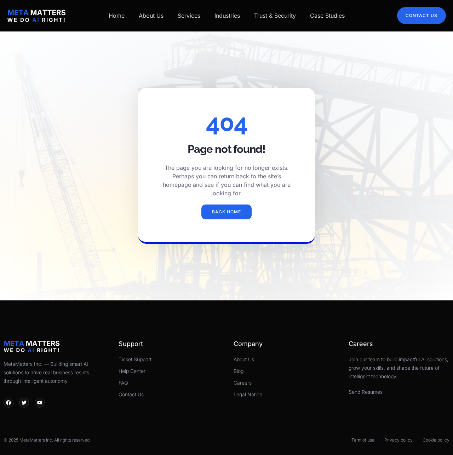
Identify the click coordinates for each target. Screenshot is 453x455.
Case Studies (327, 15)
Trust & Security (275, 15)
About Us (151, 15)
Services (189, 15)
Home (117, 15)
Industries (227, 15)
